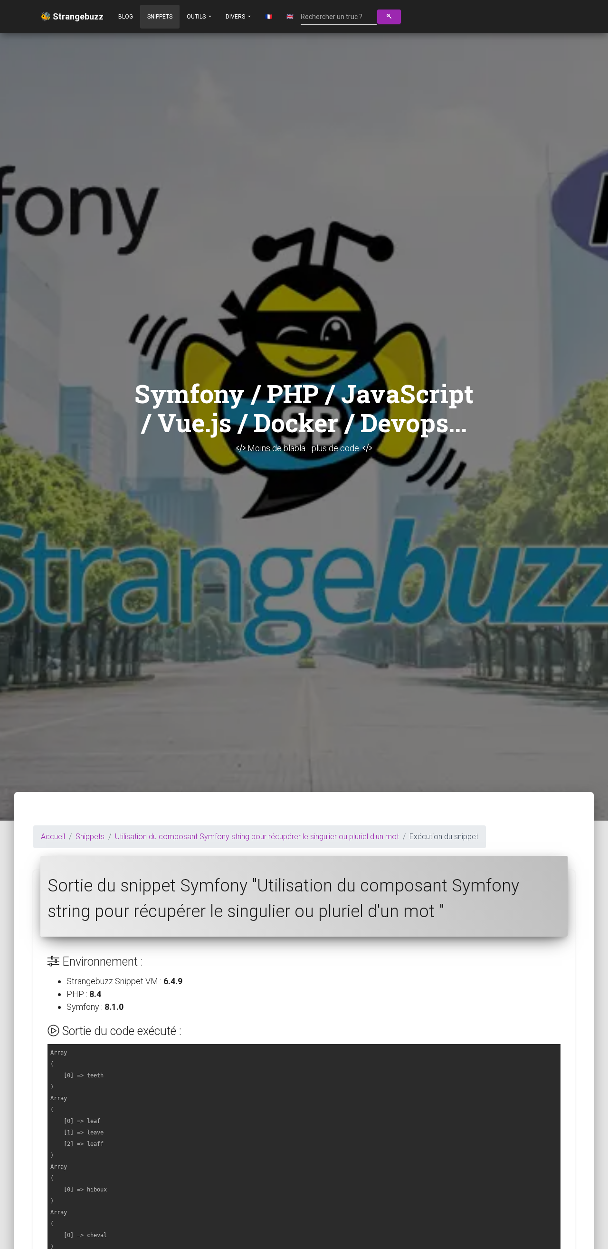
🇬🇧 (290, 16)
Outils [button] (197, 16)
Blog (125, 16)
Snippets (159, 16)
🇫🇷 (268, 16)
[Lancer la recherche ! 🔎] (389, 17)
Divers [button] (236, 16)
